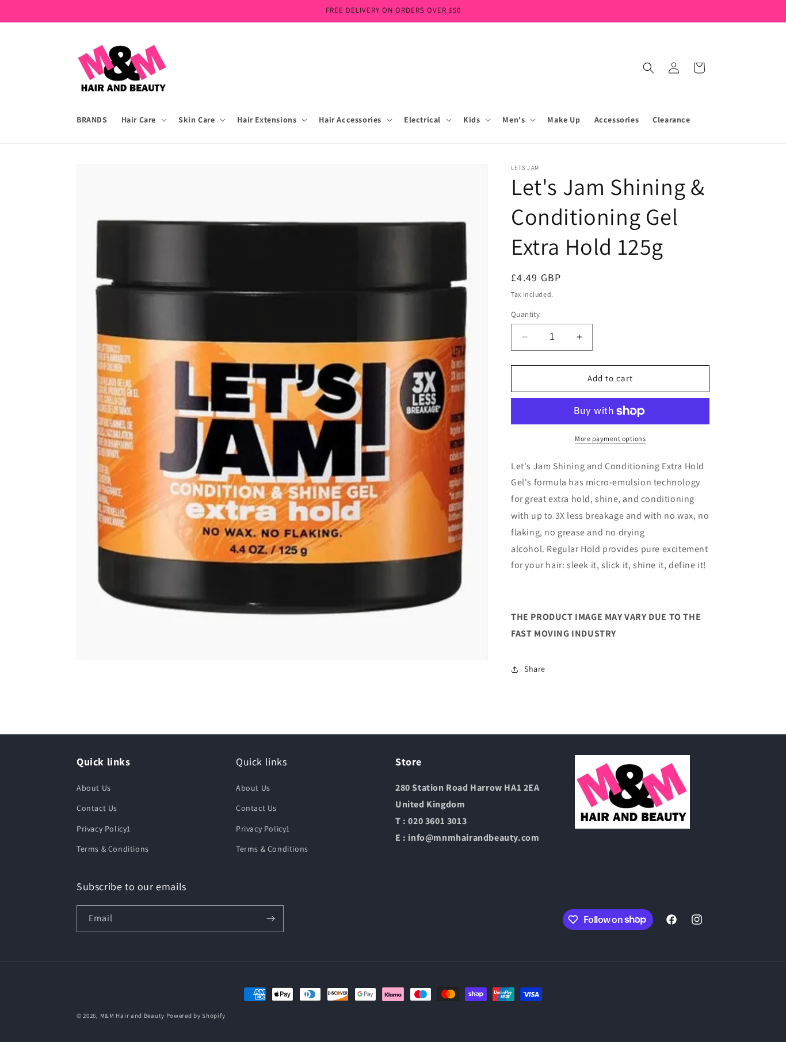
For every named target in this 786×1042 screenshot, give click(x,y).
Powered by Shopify (196, 1016)
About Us (94, 788)
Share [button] (534, 669)
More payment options (610, 438)
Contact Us (97, 808)
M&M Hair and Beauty (132, 1016)
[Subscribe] (270, 918)
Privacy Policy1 (104, 828)
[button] (143, 120)
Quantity (525, 314)
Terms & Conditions (113, 849)
